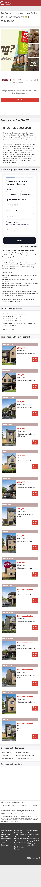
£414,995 (21, 428)
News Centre (5, 838)
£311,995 (21, 536)
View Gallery (33, 64)
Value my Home (32, 838)
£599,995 (21, 348)
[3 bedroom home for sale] (15, 481)
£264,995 (21, 562)
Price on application (25, 589)
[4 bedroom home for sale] (15, 400)
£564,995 (21, 375)
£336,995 (21, 482)
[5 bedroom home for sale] (15, 347)
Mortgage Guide (32, 841)
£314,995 (21, 509)
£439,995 (21, 402)
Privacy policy (5, 845)
